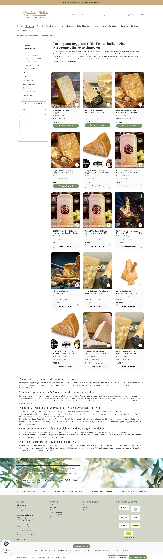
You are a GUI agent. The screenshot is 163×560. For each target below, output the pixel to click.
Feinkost (26, 72)
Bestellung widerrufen (81, 546)
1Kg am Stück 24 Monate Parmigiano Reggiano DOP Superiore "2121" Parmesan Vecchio (63, 352)
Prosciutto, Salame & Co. (32, 65)
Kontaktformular (32, 539)
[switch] (6, 553)
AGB (51, 505)
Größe (22, 114)
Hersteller (23, 109)
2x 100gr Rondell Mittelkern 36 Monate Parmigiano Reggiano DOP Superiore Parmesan (65, 232)
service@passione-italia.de (25, 530)
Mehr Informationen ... (68, 557)
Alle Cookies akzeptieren (138, 557)
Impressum (53, 510)
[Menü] (9, 541)
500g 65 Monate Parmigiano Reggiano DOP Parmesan (127, 111)
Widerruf (53, 517)
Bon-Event (26, 100)
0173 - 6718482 (21, 532)
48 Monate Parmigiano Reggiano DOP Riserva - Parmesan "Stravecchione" (127, 352)
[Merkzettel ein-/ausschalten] (77, 105)
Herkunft (23, 119)
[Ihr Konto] (133, 14)
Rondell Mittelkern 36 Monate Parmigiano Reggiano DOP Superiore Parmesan (128, 172)
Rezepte (85, 507)
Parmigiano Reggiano (33, 55)
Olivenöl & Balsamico (30, 80)
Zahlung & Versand (56, 514)
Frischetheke (27, 45)
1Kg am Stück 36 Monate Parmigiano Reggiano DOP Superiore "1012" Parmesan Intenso (95, 111)
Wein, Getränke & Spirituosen (33, 103)
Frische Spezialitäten (31, 68)
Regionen (86, 505)
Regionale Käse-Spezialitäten (34, 58)
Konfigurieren (122, 557)
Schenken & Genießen (30, 92)
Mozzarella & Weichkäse (33, 61)
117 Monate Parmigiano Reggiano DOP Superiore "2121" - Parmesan (65, 292)
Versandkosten (75, 550)
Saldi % (25, 88)
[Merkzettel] (128, 14)
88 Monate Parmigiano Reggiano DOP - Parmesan (127, 292)
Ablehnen (112, 557)
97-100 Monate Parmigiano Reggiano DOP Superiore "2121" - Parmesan (128, 232)
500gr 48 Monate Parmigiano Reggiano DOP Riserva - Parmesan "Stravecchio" (96, 292)
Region (23, 129)
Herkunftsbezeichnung (27, 124)
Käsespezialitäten (30, 49)
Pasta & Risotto (28, 76)
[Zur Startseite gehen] (33, 14)
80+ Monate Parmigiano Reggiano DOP (62, 111)
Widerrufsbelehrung (56, 512)
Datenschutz (54, 507)
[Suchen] (105, 15)
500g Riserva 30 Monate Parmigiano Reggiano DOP (95, 352)
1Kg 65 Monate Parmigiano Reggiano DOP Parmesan (63, 172)
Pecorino (29, 52)
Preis (22, 134)
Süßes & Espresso (29, 84)
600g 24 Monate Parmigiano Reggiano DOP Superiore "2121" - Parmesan (97, 172)
